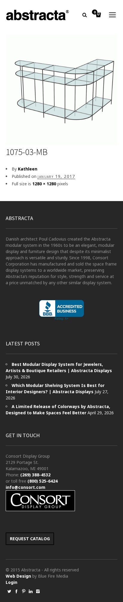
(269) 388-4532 (35, 475)
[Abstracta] (38, 15)
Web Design (18, 576)
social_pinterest (23, 591)
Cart (95, 12)
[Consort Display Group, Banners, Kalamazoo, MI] (61, 310)
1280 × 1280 (44, 184)
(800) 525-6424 (42, 481)
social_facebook (16, 591)
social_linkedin (30, 591)
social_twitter (9, 591)
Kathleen (27, 169)
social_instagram (37, 591)
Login (11, 582)
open (112, 15)
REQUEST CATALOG (30, 538)
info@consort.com (25, 487)
